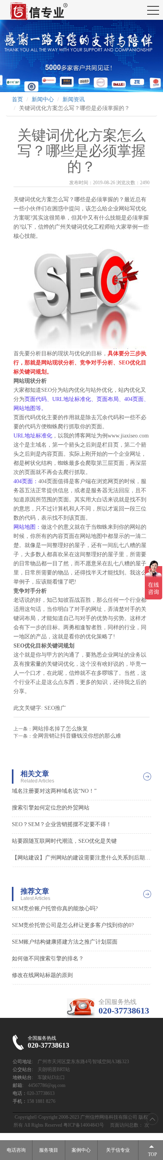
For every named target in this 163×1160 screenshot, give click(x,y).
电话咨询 (16, 1150)
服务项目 (48, 1150)
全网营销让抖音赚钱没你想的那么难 (76, 736)
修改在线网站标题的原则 (42, 975)
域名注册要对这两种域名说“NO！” (54, 791)
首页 (17, 99)
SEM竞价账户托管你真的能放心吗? (55, 908)
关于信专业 (118, 1150)
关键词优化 (79, 227)
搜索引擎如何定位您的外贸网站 (50, 808)
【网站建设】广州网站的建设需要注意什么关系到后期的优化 (81, 858)
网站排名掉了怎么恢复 (60, 729)
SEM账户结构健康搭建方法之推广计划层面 (65, 942)
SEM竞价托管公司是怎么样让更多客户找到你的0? (73, 925)
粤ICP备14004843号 (83, 1125)
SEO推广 (55, 708)
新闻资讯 (74, 99)
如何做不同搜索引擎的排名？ (48, 959)
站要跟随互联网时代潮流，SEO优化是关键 (64, 841)
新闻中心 (43, 99)
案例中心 (81, 1150)
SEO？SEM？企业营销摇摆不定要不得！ (62, 824)
